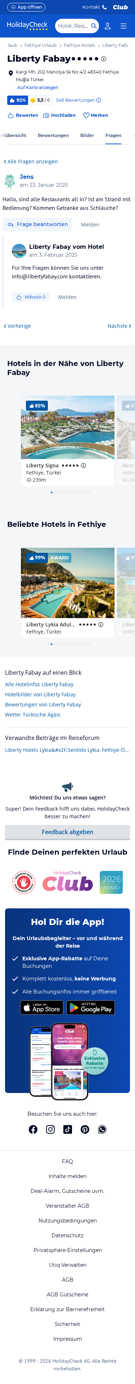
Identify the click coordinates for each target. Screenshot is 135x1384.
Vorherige (19, 325)
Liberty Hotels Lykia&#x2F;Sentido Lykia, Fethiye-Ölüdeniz (67, 749)
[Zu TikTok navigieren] (67, 1129)
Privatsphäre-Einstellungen (67, 1250)
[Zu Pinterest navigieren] (85, 1129)
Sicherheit (67, 1324)
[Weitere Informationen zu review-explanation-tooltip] (98, 100)
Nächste (117, 325)
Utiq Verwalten (67, 1265)
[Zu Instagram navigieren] (50, 1129)
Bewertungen (53, 135)
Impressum (67, 1339)
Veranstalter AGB (67, 1206)
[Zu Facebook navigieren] (33, 1129)
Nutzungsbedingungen (68, 1220)
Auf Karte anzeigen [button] (37, 87)
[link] (107, 26)
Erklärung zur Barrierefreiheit (67, 1309)
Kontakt (91, 7)
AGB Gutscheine (67, 1294)
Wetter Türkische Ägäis (32, 714)
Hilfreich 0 (35, 297)
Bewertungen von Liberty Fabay (43, 704)
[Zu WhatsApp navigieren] (102, 1129)
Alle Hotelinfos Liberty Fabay (39, 684)
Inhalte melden (67, 1176)
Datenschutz (67, 1235)
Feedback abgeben (67, 832)
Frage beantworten (42, 224)
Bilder (87, 135)
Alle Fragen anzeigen (33, 161)
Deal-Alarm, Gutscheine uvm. (67, 1191)
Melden (90, 224)
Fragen (113, 135)
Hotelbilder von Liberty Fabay (40, 694)
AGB (67, 1280)
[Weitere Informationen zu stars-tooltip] (103, 59)
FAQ (67, 1161)
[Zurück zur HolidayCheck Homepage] (27, 26)
